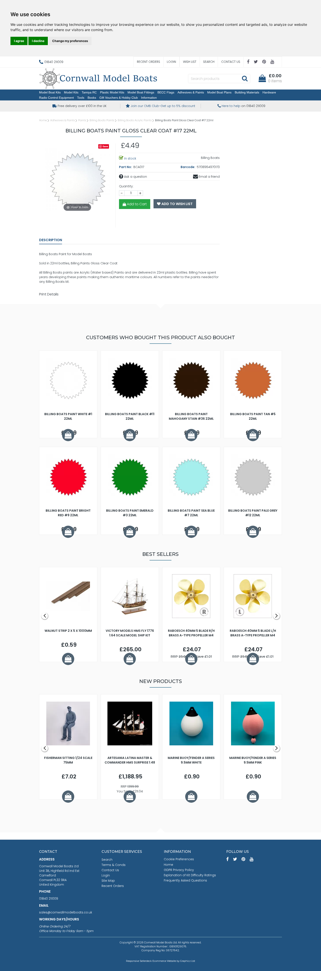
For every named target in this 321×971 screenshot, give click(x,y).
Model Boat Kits (50, 92)
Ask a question (135, 176)
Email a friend (209, 176)
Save (105, 146)
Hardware (269, 92)
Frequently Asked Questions (185, 880)
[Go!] (244, 78)
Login (171, 62)
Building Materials (247, 92)
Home (43, 120)
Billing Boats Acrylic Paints (135, 120)
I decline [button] (38, 41)
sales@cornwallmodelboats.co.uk (65, 912)
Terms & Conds (114, 865)
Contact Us (230, 62)
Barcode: (188, 167)
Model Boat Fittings (141, 92)
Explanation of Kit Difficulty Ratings (190, 875)
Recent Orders (148, 62)
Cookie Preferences (179, 859)
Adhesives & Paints (191, 92)
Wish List (189, 62)
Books (92, 97)
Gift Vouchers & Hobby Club (118, 97)
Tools (80, 97)
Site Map (108, 880)
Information (149, 97)
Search (208, 62)
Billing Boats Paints (102, 120)
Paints (82, 120)
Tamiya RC (89, 92)
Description (50, 239)
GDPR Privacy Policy (179, 870)
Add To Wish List (176, 203)
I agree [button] (19, 41)
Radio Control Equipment (56, 97)
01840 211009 (48, 898)
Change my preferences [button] (70, 41)
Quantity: (126, 186)
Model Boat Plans (219, 92)
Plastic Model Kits (112, 92)
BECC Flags (165, 92)
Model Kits (71, 92)
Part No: (126, 167)
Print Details (49, 294)
